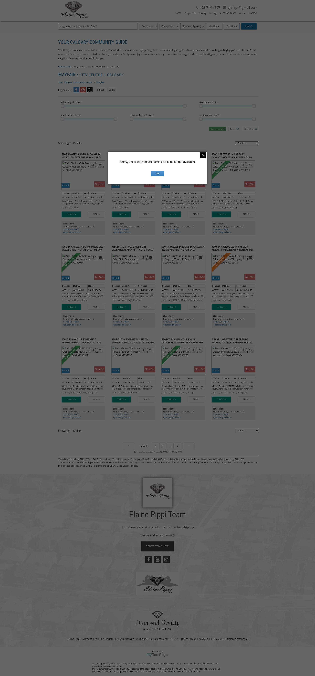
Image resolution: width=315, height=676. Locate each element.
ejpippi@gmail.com (72, 232)
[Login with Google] (83, 91)
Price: (71, 102)
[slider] (62, 106)
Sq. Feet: (209, 115)
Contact (253, 12)
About (242, 13)
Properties (190, 13)
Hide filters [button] (249, 129)
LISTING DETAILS (71, 214)
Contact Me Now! (157, 546)
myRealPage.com (158, 655)
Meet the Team (227, 12)
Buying (202, 13)
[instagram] (166, 559)
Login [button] (112, 89)
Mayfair (100, 82)
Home (178, 12)
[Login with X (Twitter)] (90, 91)
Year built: (142, 115)
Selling (212, 13)
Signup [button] (100, 89)
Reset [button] (232, 129)
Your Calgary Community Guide (75, 82)
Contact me (64, 66)
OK (157, 173)
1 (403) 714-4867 (71, 229)
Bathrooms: (71, 115)
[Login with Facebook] (76, 91)
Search (249, 26)
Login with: (65, 90)
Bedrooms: (209, 102)
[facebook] (148, 559)
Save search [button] (216, 129)
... (170, 446)
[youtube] (157, 559)
